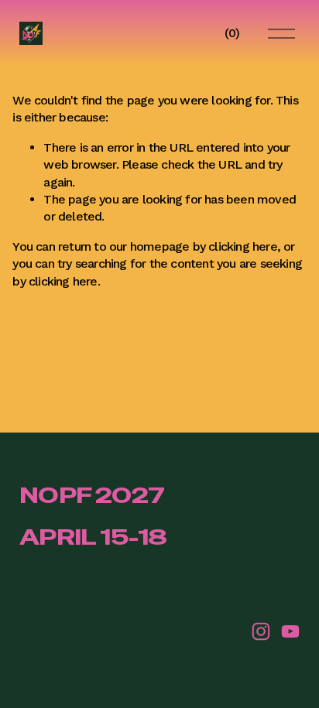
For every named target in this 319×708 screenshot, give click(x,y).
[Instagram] (261, 631)
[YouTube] (290, 631)
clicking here (242, 246)
